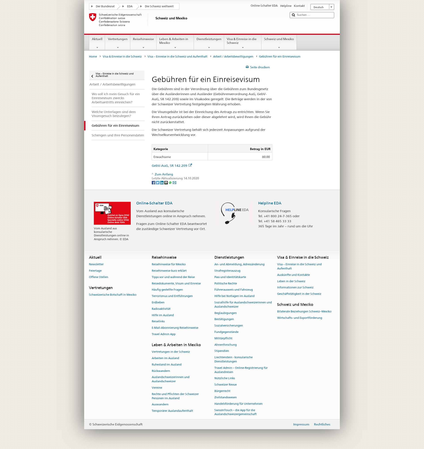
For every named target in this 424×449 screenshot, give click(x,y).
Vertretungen (118, 39)
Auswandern (160, 404)
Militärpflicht (223, 338)
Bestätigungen (224, 319)
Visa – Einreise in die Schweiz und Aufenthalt (177, 56)
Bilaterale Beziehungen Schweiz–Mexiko (304, 311)
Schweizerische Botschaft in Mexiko (112, 294)
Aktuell (97, 39)
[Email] (174, 182)
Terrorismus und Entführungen (172, 296)
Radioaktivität (161, 308)
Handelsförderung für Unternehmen (238, 403)
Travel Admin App (164, 334)
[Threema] (166, 182)
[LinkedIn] (162, 182)
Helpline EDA (269, 203)
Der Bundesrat (105, 6)
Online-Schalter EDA (154, 203)
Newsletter (96, 264)
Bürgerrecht (222, 391)
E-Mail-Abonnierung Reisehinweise (175, 327)
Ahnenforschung (225, 344)
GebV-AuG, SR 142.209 (169, 165)
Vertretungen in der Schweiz (171, 351)
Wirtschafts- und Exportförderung (299, 317)
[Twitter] (158, 182)
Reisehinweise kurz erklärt (169, 270)
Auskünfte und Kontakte (293, 274)
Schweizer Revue (225, 384)
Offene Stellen (98, 277)
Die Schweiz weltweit (159, 6)
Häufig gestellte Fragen (167, 289)
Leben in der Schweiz (291, 281)
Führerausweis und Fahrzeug (233, 289)
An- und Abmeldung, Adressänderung (239, 264)
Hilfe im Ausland (163, 315)
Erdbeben (158, 302)
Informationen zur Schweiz (295, 287)
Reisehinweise (143, 39)
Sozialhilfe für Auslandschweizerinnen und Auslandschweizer (243, 304)
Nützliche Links (224, 378)
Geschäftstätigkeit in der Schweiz (299, 293)
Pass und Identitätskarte (230, 277)
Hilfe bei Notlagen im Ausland (234, 296)
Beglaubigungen (225, 313)
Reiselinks (158, 321)
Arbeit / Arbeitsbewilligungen (233, 56)
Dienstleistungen (209, 39)
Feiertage (95, 270)
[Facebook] (154, 182)
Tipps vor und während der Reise (173, 277)
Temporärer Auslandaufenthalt (172, 410)
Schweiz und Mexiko (279, 39)
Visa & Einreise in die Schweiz (242, 41)
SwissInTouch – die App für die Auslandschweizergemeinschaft (235, 412)
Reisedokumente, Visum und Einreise (176, 283)
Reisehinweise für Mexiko (169, 264)
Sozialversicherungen (228, 325)
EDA (129, 6)
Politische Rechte (225, 283)
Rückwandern (161, 371)
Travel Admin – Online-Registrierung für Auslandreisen (241, 370)
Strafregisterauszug (227, 270)
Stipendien (221, 351)
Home (93, 56)
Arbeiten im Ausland (165, 358)
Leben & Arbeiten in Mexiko (173, 41)
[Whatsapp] (170, 182)
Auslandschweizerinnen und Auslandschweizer (170, 379)
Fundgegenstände (226, 332)
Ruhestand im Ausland (167, 364)
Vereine (157, 387)
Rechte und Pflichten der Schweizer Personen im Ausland (175, 396)
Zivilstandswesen (225, 397)
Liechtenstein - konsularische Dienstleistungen (233, 359)
